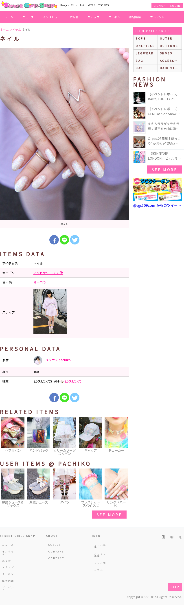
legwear (145, 53)
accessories (171, 60)
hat (139, 68)
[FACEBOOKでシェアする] (54, 239)
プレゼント (157, 17)
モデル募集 (100, 546)
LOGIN (175, 5)
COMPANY (55, 551)
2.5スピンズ (72, 381)
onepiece (145, 46)
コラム (98, 569)
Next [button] (123, 436)
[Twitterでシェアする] (74, 239)
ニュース (28, 17)
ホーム (8, 17)
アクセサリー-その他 (48, 273)
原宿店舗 (135, 17)
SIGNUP (159, 5)
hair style (171, 68)
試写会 (74, 17)
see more (109, 514)
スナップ (93, 17)
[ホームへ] (29, 5)
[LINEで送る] (64, 239)
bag (140, 60)
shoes (166, 53)
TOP (175, 587)
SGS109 (54, 544)
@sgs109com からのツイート (157, 205)
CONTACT (55, 558)
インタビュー (52, 17)
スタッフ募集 (100, 555)
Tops (141, 38)
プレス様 (100, 562)
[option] (64, 138)
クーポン (114, 17)
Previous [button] (5, 436)
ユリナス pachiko (58, 360)
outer (166, 38)
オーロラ (39, 282)
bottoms (169, 46)
